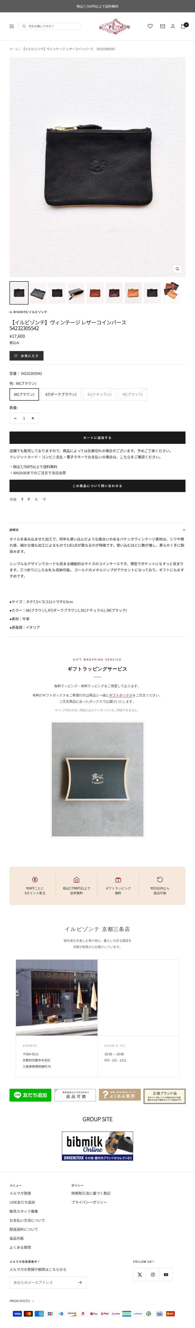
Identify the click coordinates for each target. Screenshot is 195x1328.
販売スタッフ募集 (24, 1211)
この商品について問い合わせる (97, 485)
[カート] (183, 26)
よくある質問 (20, 1247)
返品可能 (17, 1238)
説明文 (14, 530)
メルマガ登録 (20, 1193)
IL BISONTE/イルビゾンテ (28, 312)
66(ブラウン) (24, 394)
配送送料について (24, 1229)
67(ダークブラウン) (61, 394)
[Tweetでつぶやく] (36, 499)
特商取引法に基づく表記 (91, 1193)
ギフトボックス (120, 695)
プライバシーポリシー (89, 1202)
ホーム (14, 49)
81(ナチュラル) (100, 394)
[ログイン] (173, 26)
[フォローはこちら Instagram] (152, 1274)
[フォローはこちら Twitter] (139, 1274)
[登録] (80, 1282)
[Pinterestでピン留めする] (29, 499)
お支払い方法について (27, 1220)
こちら (125, 456)
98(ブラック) (132, 394)
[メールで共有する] (44, 499)
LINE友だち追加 (22, 1202)
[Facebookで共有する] (22, 499)
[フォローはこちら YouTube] (165, 1274)
